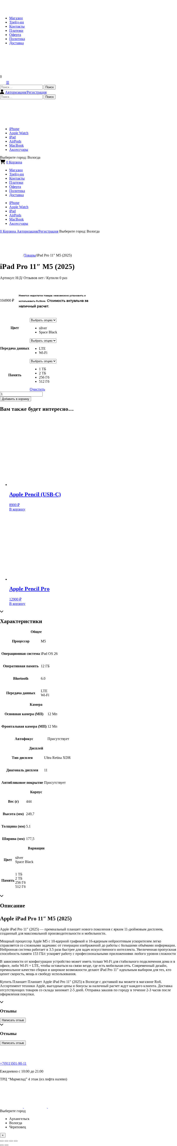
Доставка (16, 43)
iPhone (14, 129)
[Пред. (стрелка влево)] (2, 1145)
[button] (48, 328)
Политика (17, 39)
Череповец (17, 1127)
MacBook (16, 145)
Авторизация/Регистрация (26, 92)
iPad (12, 137)
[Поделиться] (6, 1141)
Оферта (15, 35)
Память (14, 375)
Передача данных (14, 348)
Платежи (16, 30)
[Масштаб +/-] (16, 1141)
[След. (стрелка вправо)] (6, 1145)
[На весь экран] (11, 1141)
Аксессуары (18, 150)
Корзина (14, 162)
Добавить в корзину (15, 399)
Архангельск (19, 1119)
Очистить (37, 389)
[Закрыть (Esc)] (2, 1141)
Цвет (15, 328)
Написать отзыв (13, 1020)
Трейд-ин (16, 22)
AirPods (15, 141)
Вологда (15, 1123)
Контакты (17, 26)
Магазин (16, 18)
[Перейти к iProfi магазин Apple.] (11, 255)
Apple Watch (18, 133)
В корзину (17, 509)
